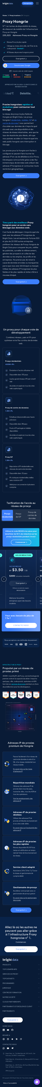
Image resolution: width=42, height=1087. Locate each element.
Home (5, 15)
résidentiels (16, 120)
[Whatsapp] (4, 1048)
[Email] (8, 1048)
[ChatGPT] (4, 1039)
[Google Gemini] (12, 1039)
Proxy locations (15, 15)
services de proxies (18, 684)
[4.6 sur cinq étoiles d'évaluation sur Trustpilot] (6, 76)
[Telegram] (12, 1048)
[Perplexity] (8, 1039)
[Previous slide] (3, 579)
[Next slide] (38, 579)
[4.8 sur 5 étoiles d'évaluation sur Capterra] (27, 76)
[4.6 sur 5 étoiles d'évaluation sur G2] (17, 76)
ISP (30, 120)
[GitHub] (12, 1030)
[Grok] (21, 1039)
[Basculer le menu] (38, 4)
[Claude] (16, 1039)
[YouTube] (8, 1030)
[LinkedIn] (4, 1030)
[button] (13, 1019)
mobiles (25, 120)
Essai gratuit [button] (28, 3)
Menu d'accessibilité (10, 1083)
